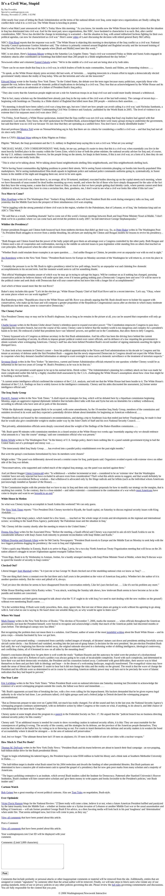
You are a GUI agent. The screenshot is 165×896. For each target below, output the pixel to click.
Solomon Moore (35, 53)
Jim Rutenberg (8, 257)
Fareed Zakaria (42, 62)
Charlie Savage (9, 325)
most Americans (144, 490)
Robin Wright (8, 440)
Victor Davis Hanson (12, 803)
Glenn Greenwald (34, 473)
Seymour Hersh (9, 361)
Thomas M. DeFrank (12, 747)
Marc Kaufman (9, 199)
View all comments (11, 817)
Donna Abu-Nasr (10, 532)
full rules (116, 884)
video (75, 37)
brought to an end (43, 493)
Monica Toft (26, 129)
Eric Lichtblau (8, 683)
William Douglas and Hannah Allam (19, 540)
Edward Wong (8, 81)
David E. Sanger (9, 398)
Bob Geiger (7, 792)
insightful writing (115, 632)
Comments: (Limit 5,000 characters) (19, 842)
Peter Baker (122, 229)
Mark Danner (8, 621)
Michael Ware (24, 137)
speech (58, 714)
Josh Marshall (25, 571)
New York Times (14, 509)
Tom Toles (77, 792)
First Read (14, 42)
